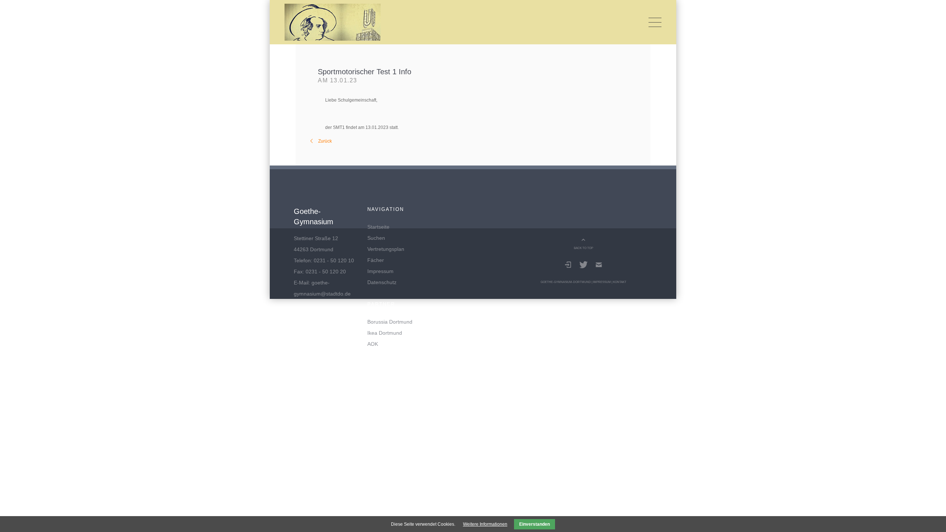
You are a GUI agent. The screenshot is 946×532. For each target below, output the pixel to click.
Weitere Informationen (485, 524)
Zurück (325, 141)
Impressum (380, 271)
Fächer (375, 260)
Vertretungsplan (385, 249)
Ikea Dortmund (384, 333)
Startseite (378, 227)
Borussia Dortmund (389, 322)
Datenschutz (382, 282)
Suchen (376, 238)
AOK (372, 344)
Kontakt (619, 282)
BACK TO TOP (583, 248)
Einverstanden (534, 524)
